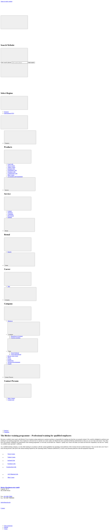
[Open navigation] (14, 122)
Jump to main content (6, 1)
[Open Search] (14, 22)
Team (9, 351)
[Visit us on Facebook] (39, 414)
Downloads (11, 215)
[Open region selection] (14, 70)
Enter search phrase (6, 62)
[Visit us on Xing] (39, 427)
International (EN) (9, 113)
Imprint (6, 527)
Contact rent (11, 400)
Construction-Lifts (11, 467)
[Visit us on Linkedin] (91, 414)
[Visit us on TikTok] (13, 427)
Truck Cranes (11, 165)
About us (10, 321)
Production (10, 360)
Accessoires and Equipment (15, 176)
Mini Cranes (11, 175)
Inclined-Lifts (11, 460)
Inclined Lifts (11, 169)
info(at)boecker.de (5, 502)
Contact (10, 211)
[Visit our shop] (13, 414)
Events (9, 359)
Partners (10, 217)
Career (6, 265)
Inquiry (10, 252)
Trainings (10, 212)
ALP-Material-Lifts (13, 474)
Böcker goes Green (13, 356)
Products (7, 143)
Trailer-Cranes (11, 457)
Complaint (10, 214)
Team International (16, 354)
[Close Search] (14, 55)
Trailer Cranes (11, 167)
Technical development (14, 362)
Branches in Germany (17, 336)
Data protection (8, 525)
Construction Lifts (12, 173)
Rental (6, 230)
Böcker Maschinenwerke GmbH (10, 487)
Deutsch (6, 112)
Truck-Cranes (11, 454)
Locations (10, 334)
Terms (5, 529)
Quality (10, 363)
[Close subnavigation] (17, 156)
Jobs (9, 286)
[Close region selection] (14, 103)
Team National (15, 353)
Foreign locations (15, 337)
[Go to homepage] (13, 523)
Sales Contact (11, 398)
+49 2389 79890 (7, 496)
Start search (31, 62)
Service (7, 190)
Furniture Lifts (11, 172)
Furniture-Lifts (11, 463)
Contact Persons (9, 377)
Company (7, 300)
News (9, 357)
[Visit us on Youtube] (65, 427)
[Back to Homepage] (13, 14)
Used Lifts (10, 164)
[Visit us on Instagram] (65, 414)
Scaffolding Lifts (12, 170)
